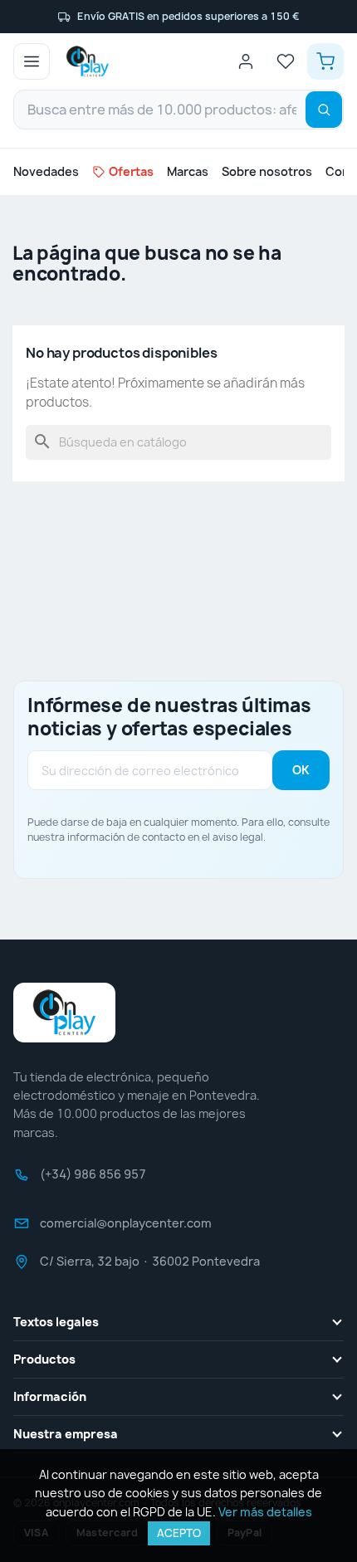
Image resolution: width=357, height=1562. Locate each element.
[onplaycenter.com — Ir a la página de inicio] (87, 61)
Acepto (179, 1532)
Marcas (187, 171)
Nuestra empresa (65, 1434)
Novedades (46, 171)
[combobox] (178, 109)
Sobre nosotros (267, 171)
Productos (44, 1359)
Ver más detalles (265, 1512)
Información (49, 1396)
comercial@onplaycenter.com (126, 1228)
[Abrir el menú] (31, 61)
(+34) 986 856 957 (93, 1179)
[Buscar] (324, 109)
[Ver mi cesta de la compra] (325, 61)
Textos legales (56, 1322)
